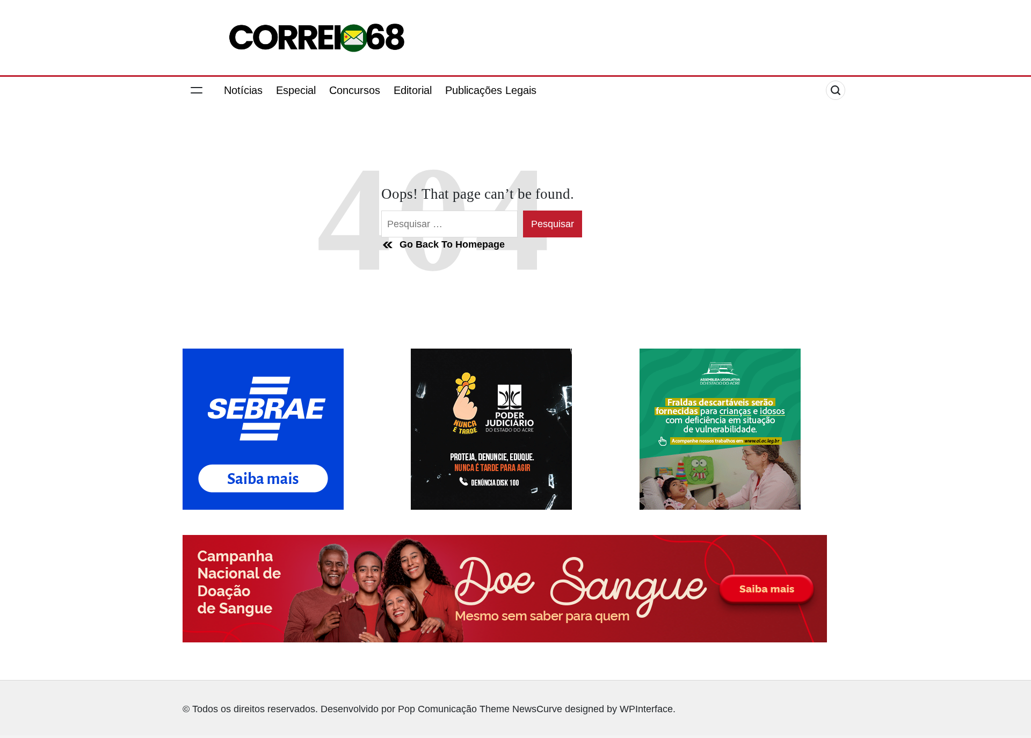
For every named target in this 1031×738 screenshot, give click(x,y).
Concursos (354, 90)
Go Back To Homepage (452, 244)
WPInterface (646, 709)
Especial (296, 90)
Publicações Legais (490, 90)
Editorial (413, 90)
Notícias (243, 90)
